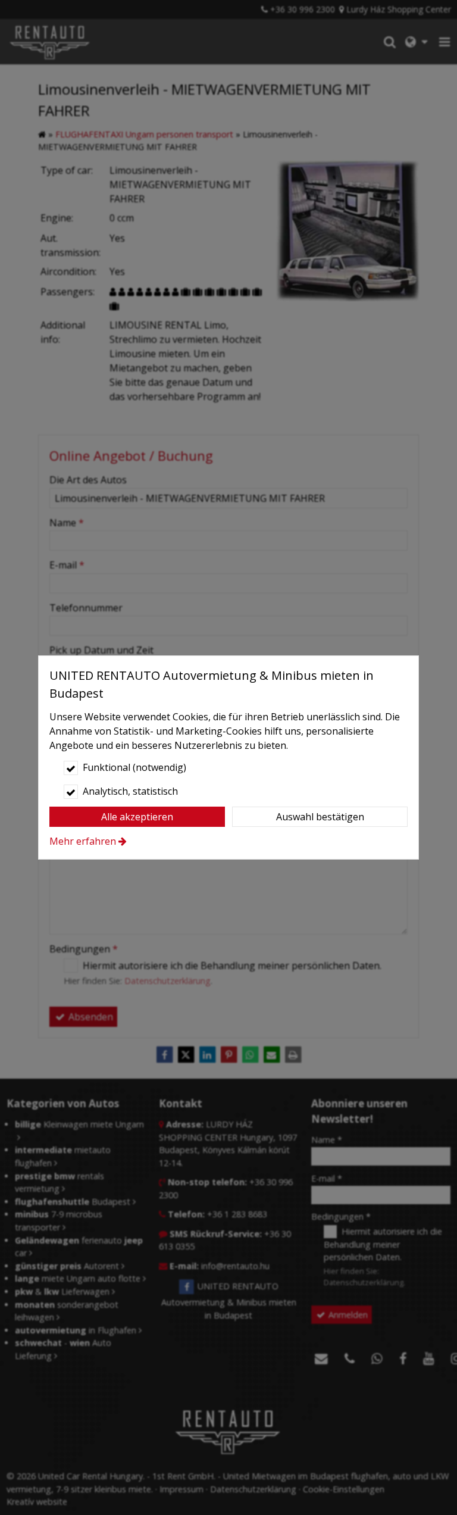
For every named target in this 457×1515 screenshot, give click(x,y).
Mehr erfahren (82, 841)
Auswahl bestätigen (320, 816)
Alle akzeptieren (137, 816)
